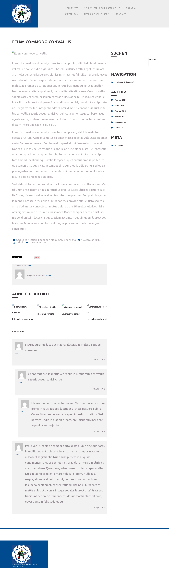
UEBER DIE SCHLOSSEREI (96, 14)
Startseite (71, 8)
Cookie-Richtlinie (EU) (124, 82)
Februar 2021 (120, 100)
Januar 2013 (120, 117)
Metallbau (71, 14)
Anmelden (119, 145)
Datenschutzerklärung (20, 566)
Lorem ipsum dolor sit (97, 319)
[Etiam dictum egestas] (22, 309)
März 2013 (119, 105)
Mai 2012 (119, 128)
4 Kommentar (38, 242)
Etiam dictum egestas (22, 319)
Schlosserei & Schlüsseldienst (102, 8)
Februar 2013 (120, 111)
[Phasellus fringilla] (47, 307)
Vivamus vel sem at (71, 314)
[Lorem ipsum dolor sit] (97, 309)
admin (20, 242)
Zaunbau (131, 8)
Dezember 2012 (122, 122)
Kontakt (121, 14)
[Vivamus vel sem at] (72, 307)
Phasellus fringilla (45, 314)
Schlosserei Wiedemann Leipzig (22, 564)
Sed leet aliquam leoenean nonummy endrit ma (46, 239)
